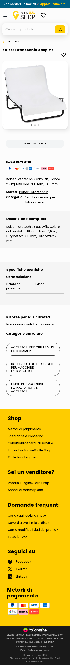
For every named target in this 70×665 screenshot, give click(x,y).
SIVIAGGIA (59, 639)
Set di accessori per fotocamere (40, 200)
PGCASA (10, 639)
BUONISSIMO (35, 642)
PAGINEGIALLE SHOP (52, 635)
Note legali (32, 647)
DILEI (49, 639)
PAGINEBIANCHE (24, 639)
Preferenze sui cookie (38, 650)
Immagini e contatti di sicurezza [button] (30, 324)
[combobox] (35, 29)
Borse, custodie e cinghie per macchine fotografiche (32, 367)
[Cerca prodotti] (60, 29)
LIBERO (10, 635)
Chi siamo (21, 647)
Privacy (42, 647)
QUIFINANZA (22, 642)
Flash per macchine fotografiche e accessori (27, 388)
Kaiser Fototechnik (33, 192)
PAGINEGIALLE (33, 635)
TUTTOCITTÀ (40, 639)
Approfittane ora (53, 4)
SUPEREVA (49, 642)
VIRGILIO (20, 635)
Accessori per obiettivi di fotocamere (32, 349)
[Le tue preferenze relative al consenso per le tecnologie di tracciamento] (63, 658)
